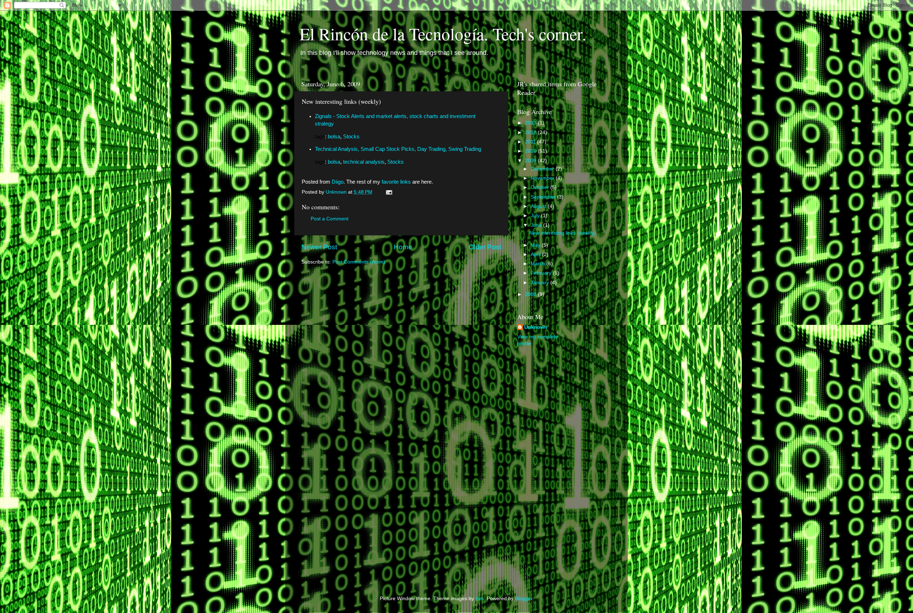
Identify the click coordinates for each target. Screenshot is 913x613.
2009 (531, 160)
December (543, 169)
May (536, 245)
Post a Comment (329, 218)
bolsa (334, 136)
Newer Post (319, 247)
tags (320, 136)
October (540, 187)
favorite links (396, 182)
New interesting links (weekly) (562, 233)
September (544, 197)
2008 (531, 294)
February (542, 273)
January (540, 282)
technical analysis (363, 162)
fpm (479, 598)
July (536, 215)
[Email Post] (388, 192)
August (539, 206)
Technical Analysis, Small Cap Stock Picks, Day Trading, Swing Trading (398, 149)
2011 (531, 141)
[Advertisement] (545, 465)
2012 (531, 132)
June (537, 225)
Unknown (535, 327)
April (536, 254)
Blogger (523, 598)
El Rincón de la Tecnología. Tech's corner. (443, 33)
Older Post (485, 247)
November (543, 178)
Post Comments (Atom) (358, 262)
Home (403, 247)
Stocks (351, 136)
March (538, 263)
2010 (531, 151)
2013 (531, 123)
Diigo (337, 182)
